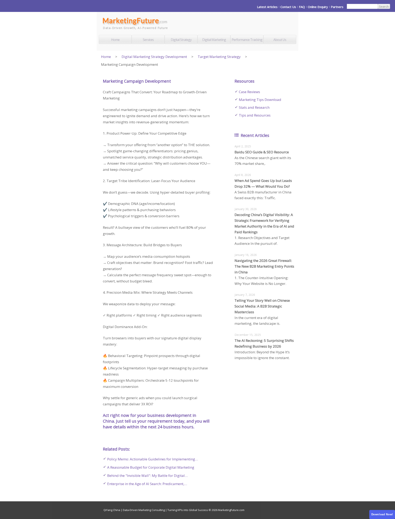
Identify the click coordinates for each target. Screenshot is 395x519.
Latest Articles (267, 7)
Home (115, 39)
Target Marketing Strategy (219, 56)
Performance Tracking (247, 39)
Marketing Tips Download (260, 99)
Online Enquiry (318, 7)
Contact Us (288, 7)
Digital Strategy (181, 39)
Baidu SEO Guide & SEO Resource (262, 152)
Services (148, 39)
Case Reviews (249, 91)
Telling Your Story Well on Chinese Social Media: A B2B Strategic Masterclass (262, 306)
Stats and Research (254, 107)
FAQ (302, 7)
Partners (337, 7)
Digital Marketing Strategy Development (154, 56)
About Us (279, 39)
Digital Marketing (214, 39)
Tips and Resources (255, 115)
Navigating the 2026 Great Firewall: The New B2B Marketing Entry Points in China (264, 266)
